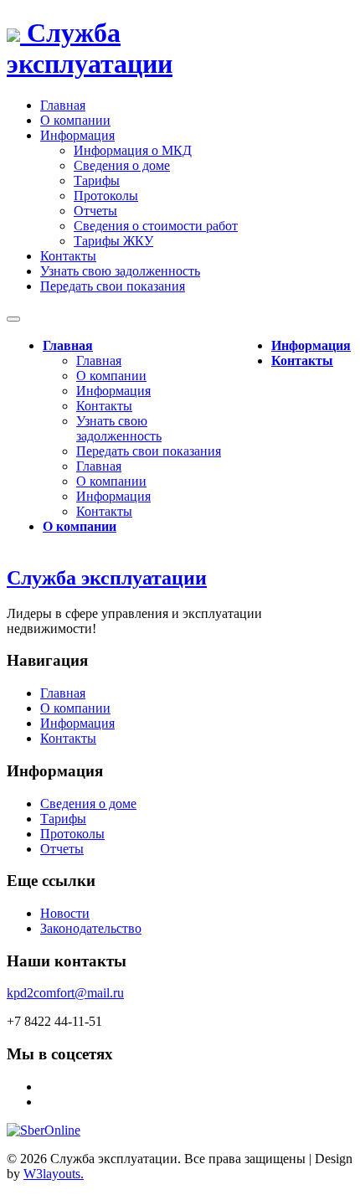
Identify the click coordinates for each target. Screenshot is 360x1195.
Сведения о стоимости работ (156, 226)
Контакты (104, 406)
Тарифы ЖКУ (113, 241)
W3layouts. (53, 1174)
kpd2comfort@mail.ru (65, 993)
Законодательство (90, 928)
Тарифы (97, 180)
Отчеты (95, 210)
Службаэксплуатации (89, 48)
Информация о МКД (133, 150)
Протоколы (106, 195)
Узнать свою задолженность (119, 428)
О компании (111, 375)
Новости (65, 913)
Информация (113, 391)
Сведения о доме (122, 165)
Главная (68, 345)
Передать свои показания (148, 451)
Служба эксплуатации (107, 578)
